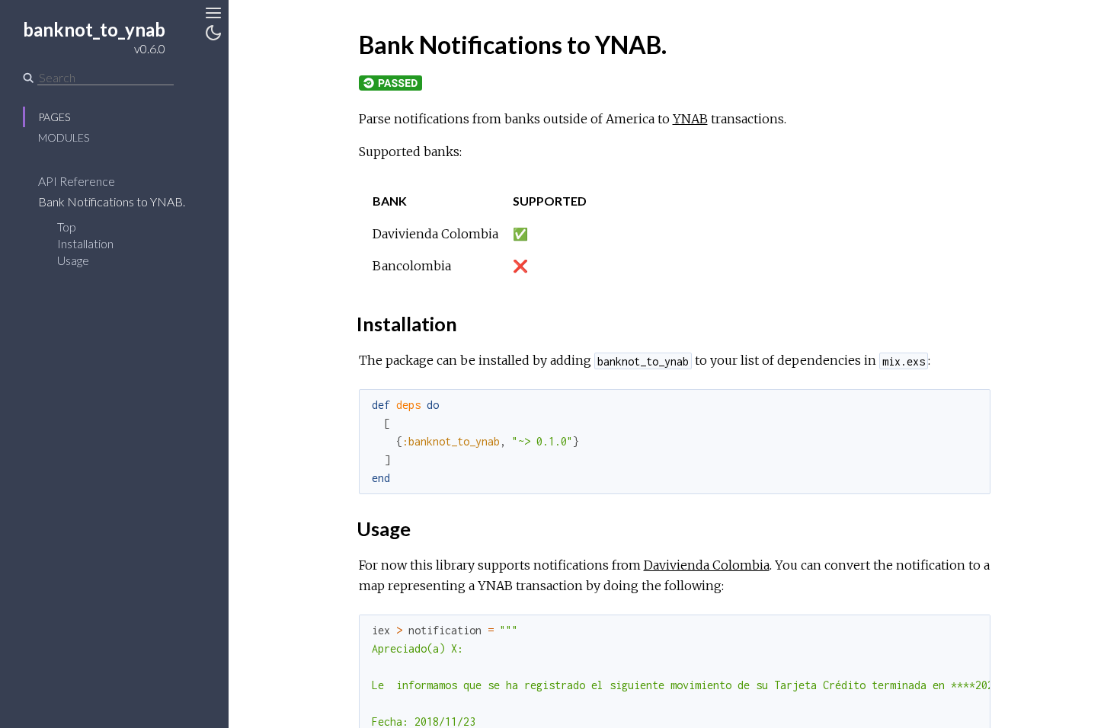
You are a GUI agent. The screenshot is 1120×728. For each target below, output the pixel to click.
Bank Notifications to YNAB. (112, 201)
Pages (54, 116)
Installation (85, 243)
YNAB (690, 118)
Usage (73, 260)
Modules (63, 137)
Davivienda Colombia (707, 565)
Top (66, 226)
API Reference (77, 181)
